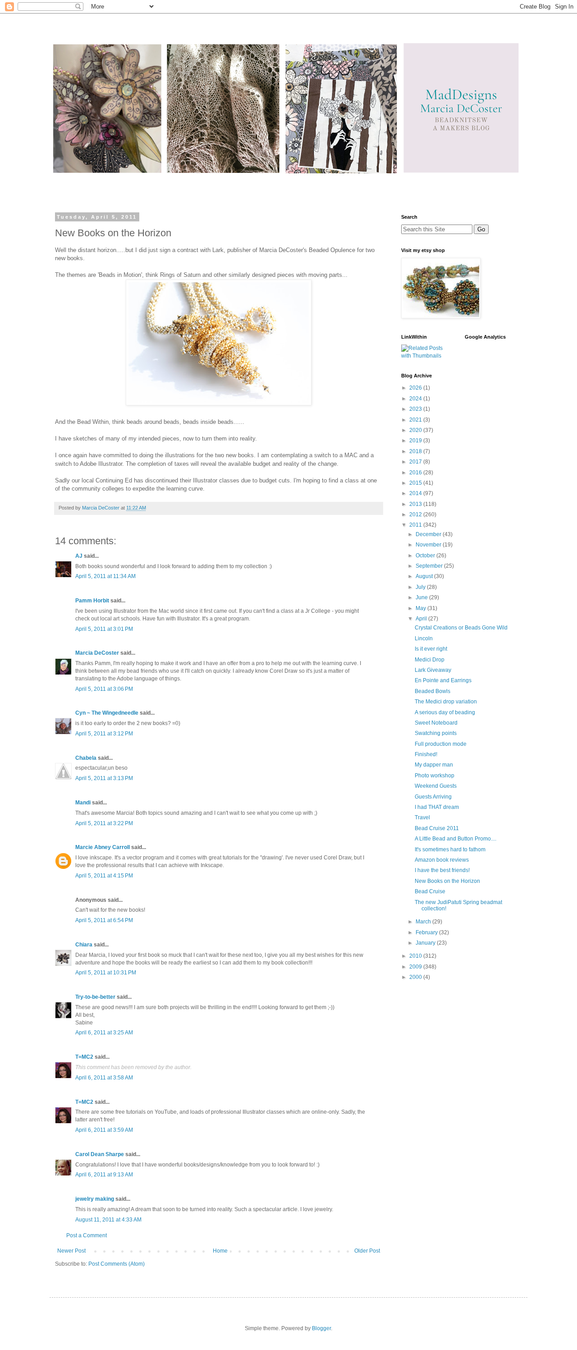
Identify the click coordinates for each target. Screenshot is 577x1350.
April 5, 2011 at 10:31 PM (105, 972)
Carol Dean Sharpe (99, 1154)
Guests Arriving (433, 797)
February (427, 932)
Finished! (426, 754)
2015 (416, 483)
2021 (416, 420)
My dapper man (434, 765)
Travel (422, 817)
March (424, 921)
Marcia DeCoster (97, 653)
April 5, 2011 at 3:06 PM (104, 689)
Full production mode (441, 744)
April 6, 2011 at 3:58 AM (104, 1077)
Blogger (321, 1328)
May (421, 608)
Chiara (83, 944)
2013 (416, 504)
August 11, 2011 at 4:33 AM (108, 1220)
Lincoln (424, 638)
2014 (416, 493)
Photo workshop (434, 775)
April (422, 618)
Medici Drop (429, 660)
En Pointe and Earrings (443, 680)
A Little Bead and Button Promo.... (455, 839)
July (421, 587)
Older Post (367, 1251)
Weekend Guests (436, 786)
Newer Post (71, 1251)
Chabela (85, 758)
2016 (416, 472)
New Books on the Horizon (447, 881)
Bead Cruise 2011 (437, 828)
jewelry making (94, 1199)
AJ (78, 556)
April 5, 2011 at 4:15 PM (104, 875)
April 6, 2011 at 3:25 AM (104, 1032)
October (426, 555)
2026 (416, 388)
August (425, 576)
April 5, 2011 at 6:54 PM (104, 920)
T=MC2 (84, 1057)
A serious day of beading (445, 712)
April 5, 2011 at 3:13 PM (104, 778)
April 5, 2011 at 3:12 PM (104, 733)
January (426, 943)
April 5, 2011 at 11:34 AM (105, 576)
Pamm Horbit (92, 600)
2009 (416, 967)
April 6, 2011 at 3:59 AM (104, 1130)
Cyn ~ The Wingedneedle (106, 713)
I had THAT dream (437, 807)
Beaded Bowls (432, 691)
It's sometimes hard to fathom (450, 849)
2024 (416, 398)
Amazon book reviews (442, 860)
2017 (416, 462)
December (429, 534)
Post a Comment (86, 1235)
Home (220, 1251)
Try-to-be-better (95, 997)
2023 (416, 409)
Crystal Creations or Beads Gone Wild (461, 627)
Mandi (83, 802)
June (422, 597)
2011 (416, 525)
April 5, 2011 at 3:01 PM (104, 629)
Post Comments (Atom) (116, 1264)
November (429, 545)
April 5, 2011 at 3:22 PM (104, 823)
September (430, 566)
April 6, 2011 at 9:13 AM (104, 1174)
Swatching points (436, 733)
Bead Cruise (430, 891)
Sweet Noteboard (436, 723)
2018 (416, 451)
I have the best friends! (442, 870)
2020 (416, 430)
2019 (416, 440)
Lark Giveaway (433, 670)
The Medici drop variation (446, 701)
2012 (416, 514)
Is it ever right (431, 649)
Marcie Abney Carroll (102, 847)
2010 (416, 956)
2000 (416, 977)
